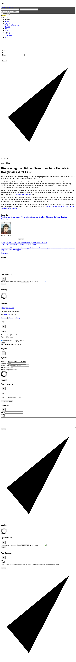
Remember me (14, 341)
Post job (3, 15)
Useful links (8, 36)
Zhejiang (42, 217)
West (23, 217)
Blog (6, 30)
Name (4, 51)
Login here (22, 361)
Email (4, 53)
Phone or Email (5, 335)
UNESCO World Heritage (23, 194)
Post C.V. (8, 28)
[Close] (4, 279)
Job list (7, 21)
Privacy (7, 37)
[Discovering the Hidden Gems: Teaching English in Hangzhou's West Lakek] (38, 264)
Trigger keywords (30, 564)
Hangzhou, (34, 217)
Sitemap (17, 318)
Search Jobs (5, 13)
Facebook (4, 318)
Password (4, 337)
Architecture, (5, 217)
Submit (21, 239)
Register (7, 19)
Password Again (6, 369)
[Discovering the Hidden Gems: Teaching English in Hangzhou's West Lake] (38, 262)
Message (3, 416)
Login (7, 18)
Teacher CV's (9, 23)
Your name (4, 363)
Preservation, (15, 217)
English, (64, 217)
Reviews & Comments (12, 25)
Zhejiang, (57, 217)
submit (3, 284)
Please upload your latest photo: (11, 281)
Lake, (28, 217)
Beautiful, (4, 219)
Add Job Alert (9, 34)
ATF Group (6, 314)
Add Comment (6, 223)
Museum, (49, 217)
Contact (7, 32)
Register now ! (18, 344)
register (4, 380)
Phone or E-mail (6, 365)
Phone (4, 55)
